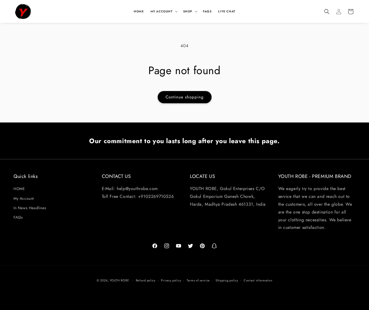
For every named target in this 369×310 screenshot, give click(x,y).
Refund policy (146, 280)
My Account (24, 198)
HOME (19, 189)
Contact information (258, 280)
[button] (163, 11)
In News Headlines (30, 208)
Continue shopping (185, 97)
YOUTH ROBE (119, 280)
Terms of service (198, 280)
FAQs (18, 217)
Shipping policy (227, 280)
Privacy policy (171, 280)
